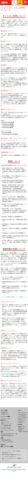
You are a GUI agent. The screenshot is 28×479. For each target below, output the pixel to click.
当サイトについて (6, 460)
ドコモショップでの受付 (7, 441)
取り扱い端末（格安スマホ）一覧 (9, 433)
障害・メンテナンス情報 (7, 446)
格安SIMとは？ (4, 412)
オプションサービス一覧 (7, 430)
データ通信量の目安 (6, 425)
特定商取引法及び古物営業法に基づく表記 (11, 454)
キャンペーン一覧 (5, 418)
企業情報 (19, 458)
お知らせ (3, 444)
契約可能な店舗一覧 (6, 440)
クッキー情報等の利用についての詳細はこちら (14, 297)
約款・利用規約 (16, 451)
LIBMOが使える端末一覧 (7, 435)
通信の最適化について (6, 452)
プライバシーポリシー (6, 451)
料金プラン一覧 (5, 422)
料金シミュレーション (6, 423)
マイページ (14, 3)
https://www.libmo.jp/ (7, 373)
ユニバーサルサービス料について (9, 456)
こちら (19, 325)
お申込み (20, 3)
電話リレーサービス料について (8, 458)
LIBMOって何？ (5, 414)
